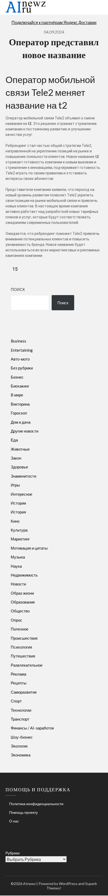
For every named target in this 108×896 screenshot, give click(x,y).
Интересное (21, 494)
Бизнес (17, 377)
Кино (15, 521)
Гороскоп (19, 413)
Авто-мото (20, 359)
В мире (17, 394)
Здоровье (19, 466)
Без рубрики (22, 368)
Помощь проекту (23, 812)
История (18, 512)
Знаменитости (23, 476)
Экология (19, 746)
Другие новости (24, 431)
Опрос (16, 620)
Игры (15, 485)
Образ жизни (22, 593)
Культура (19, 530)
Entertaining (22, 350)
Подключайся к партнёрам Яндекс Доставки (54, 22)
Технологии (21, 710)
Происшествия (24, 638)
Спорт (16, 701)
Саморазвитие (24, 692)
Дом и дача (20, 422)
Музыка (18, 557)
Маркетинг (20, 539)
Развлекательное (26, 665)
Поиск (18, 289)
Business (18, 341)
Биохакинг (20, 386)
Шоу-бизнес (22, 737)
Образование (23, 602)
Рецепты (18, 683)
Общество (20, 611)
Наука (16, 566)
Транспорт (20, 719)
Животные (20, 449)
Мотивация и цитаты (29, 548)
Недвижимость (24, 575)
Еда (14, 440)
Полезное (19, 629)
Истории (18, 503)
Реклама (18, 674)
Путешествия (23, 656)
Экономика (20, 755)
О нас (14, 821)
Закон (16, 458)
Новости (18, 584)
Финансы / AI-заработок (32, 728)
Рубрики (13, 853)
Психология (21, 647)
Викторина (20, 404)
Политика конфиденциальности (36, 803)
